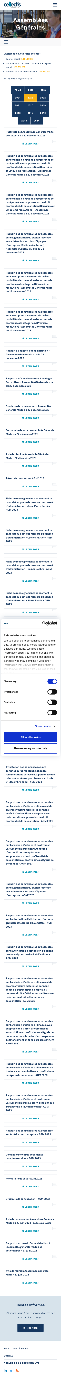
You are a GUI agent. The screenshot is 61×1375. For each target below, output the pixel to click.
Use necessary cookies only (30, 748)
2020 (30, 105)
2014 (36, 120)
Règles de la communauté (21, 1363)
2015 (24, 120)
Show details (42, 726)
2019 (43, 105)
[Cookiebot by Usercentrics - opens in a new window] (43, 623)
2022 (43, 97)
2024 (18, 97)
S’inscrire (30, 1328)
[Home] (12, 5)
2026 (31, 90)
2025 (43, 90)
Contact (9, 1356)
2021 (18, 105)
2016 (43, 113)
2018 (18, 113)
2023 (30, 97)
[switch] (52, 691)
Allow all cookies (30, 736)
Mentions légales (16, 1348)
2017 (30, 113)
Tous (18, 90)
